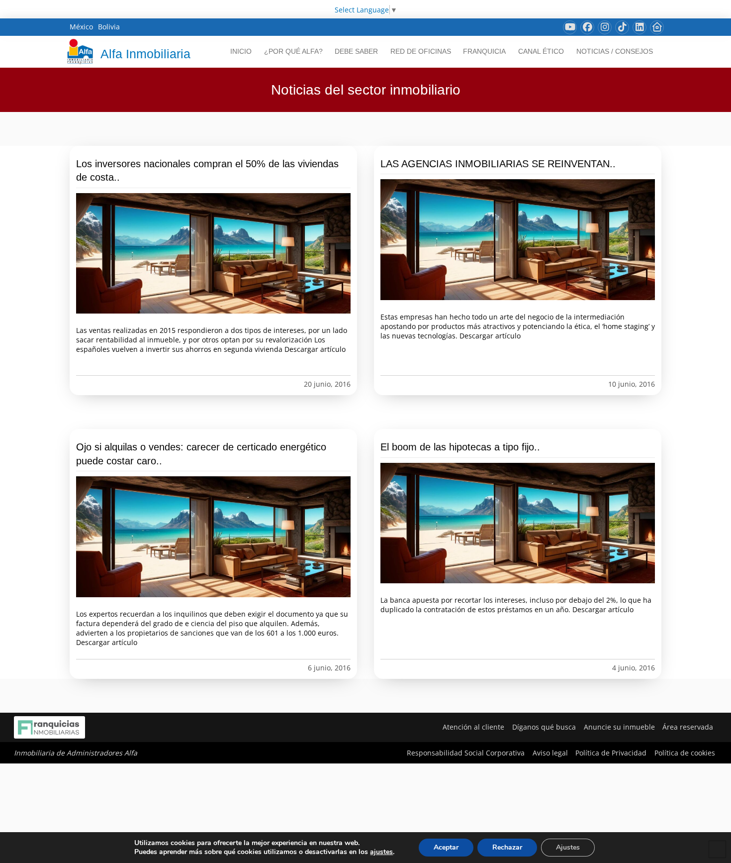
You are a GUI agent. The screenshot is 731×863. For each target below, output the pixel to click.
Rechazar (507, 847)
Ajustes (568, 847)
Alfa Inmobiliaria (145, 54)
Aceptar (446, 847)
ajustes (381, 852)
